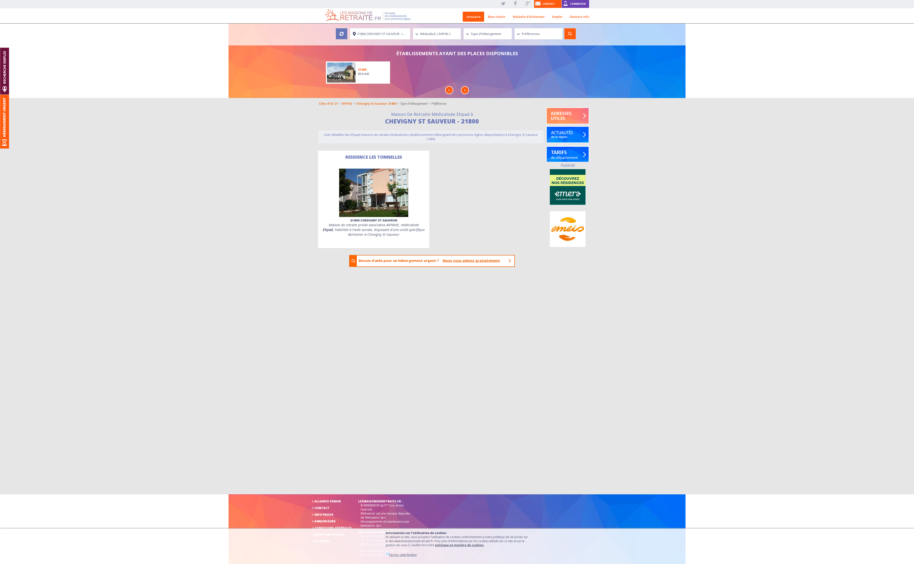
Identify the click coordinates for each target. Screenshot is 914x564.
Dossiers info (579, 17)
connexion (578, 3)
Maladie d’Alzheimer (529, 17)
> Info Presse (322, 515)
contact (548, 3)
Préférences (439, 103)
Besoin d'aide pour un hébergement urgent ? (429, 260)
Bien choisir (497, 17)
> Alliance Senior (326, 501)
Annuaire (474, 17)
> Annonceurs (324, 521)
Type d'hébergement (413, 103)
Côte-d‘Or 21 (328, 103)
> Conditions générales (332, 528)
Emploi (557, 17)
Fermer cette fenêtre (403, 555)
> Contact (320, 508)
